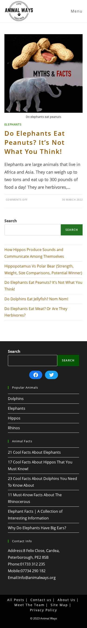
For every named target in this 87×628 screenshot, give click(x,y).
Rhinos (14, 427)
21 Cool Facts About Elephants (34, 452)
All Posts (15, 600)
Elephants (12, 124)
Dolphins (16, 398)
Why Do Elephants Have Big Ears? (37, 527)
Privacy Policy (43, 610)
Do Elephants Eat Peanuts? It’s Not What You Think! (34, 142)
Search (10, 220)
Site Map (59, 605)
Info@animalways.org (37, 577)
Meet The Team (29, 605)
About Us (66, 600)
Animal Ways (48, 618)
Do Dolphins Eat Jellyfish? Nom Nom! (36, 298)
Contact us (41, 600)
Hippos (14, 418)
